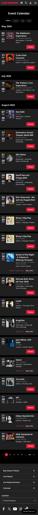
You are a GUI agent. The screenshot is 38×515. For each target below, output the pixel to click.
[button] (30, 3)
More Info (29, 271)
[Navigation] (35, 3)
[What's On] (21, 3)
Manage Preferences (29, 511)
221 (29, 455)
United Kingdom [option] (9, 500)
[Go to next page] (33, 454)
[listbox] (19, 500)
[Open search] (26, 3)
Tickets (30, 47)
